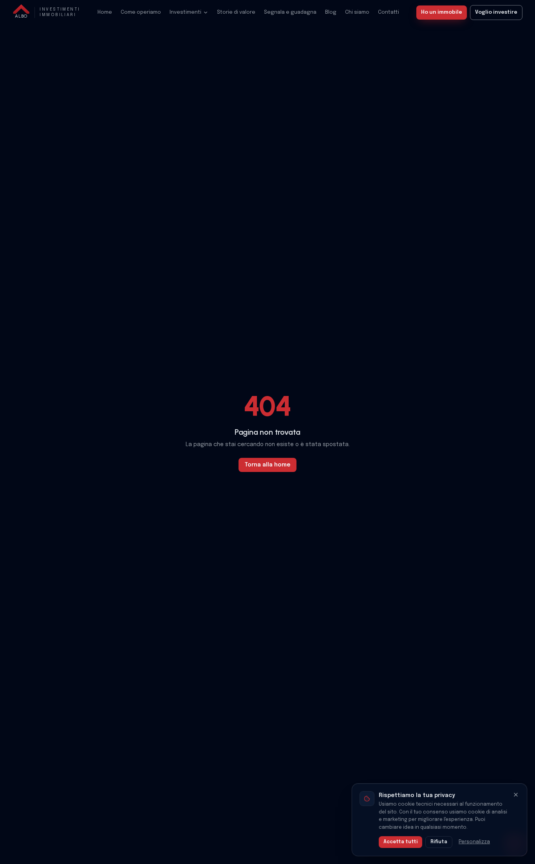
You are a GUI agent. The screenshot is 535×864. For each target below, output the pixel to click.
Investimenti (185, 12)
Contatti (388, 12)
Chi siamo (357, 12)
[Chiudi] (516, 795)
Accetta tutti (400, 842)
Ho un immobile (441, 12)
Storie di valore (236, 12)
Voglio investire (496, 12)
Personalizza (474, 842)
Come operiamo (141, 12)
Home (105, 12)
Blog (330, 12)
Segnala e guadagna (290, 12)
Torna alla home (267, 465)
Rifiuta (438, 842)
